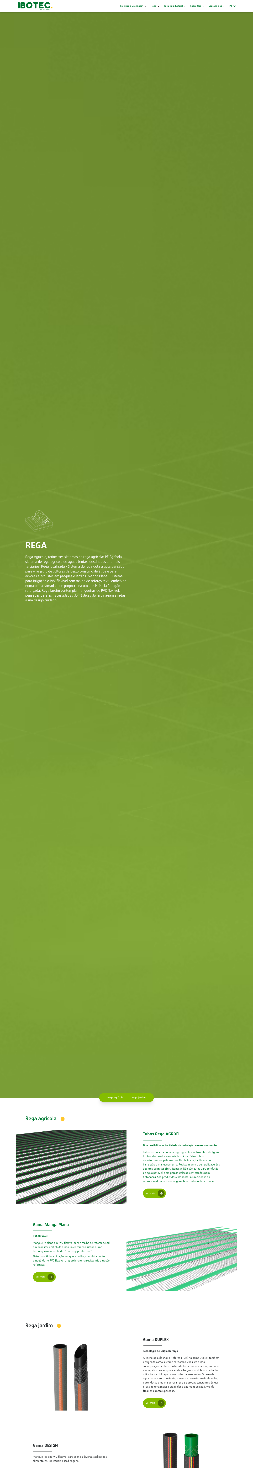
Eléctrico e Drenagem (131, 6)
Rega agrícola (115, 1097)
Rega (153, 6)
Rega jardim (138, 1097)
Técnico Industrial (173, 6)
